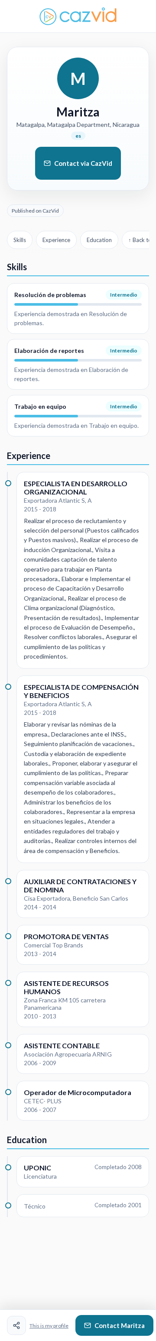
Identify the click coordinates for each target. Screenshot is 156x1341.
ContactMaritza (119, 1325)
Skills (19, 239)
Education (99, 239)
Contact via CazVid (83, 163)
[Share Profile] (16, 1325)
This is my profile (48, 1325)
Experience (56, 239)
